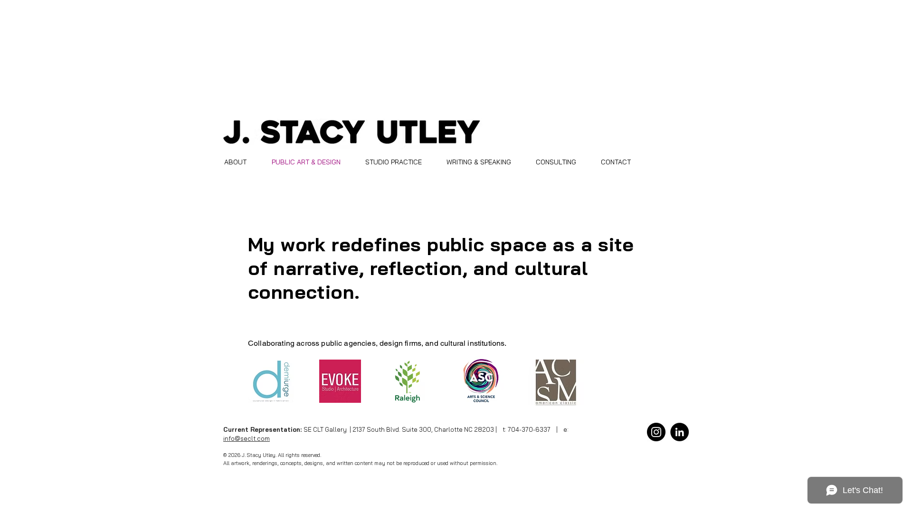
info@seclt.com (246, 438)
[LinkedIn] (679, 432)
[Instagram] (656, 432)
